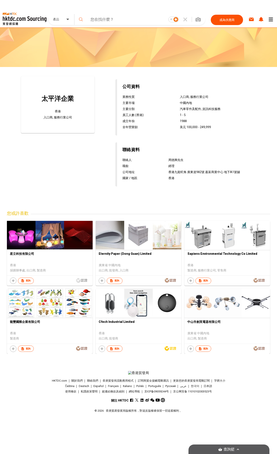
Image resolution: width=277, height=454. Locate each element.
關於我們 (77, 380)
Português (154, 386)
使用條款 (70, 391)
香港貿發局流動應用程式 (118, 380)
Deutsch (84, 386)
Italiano (127, 386)
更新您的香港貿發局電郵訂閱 (191, 380)
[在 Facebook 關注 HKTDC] (132, 400)
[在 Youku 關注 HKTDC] (163, 400)
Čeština (69, 386)
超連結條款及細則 (113, 391)
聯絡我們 (92, 380)
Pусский (170, 386)
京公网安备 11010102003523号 (192, 391)
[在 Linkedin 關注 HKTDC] (142, 400)
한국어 (195, 386)
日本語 (208, 386)
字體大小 (219, 380)
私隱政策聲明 (89, 391)
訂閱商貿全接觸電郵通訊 (153, 380)
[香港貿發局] (138, 373)
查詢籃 (229, 449)
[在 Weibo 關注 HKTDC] (147, 400)
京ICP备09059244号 (156, 391)
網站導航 (134, 391)
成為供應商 (227, 20)
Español (98, 386)
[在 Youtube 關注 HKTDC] (158, 400)
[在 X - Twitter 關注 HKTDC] (137, 400)
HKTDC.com (59, 380)
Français (113, 386)
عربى (183, 386)
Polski (140, 386)
